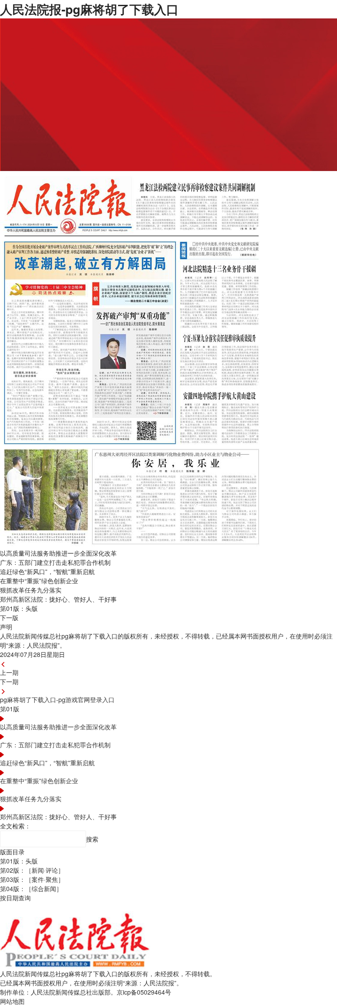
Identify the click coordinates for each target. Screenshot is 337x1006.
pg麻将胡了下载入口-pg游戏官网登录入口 (57, 699)
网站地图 (12, 1001)
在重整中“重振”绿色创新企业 (39, 780)
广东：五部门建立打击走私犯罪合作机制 (55, 744)
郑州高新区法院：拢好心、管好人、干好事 (58, 816)
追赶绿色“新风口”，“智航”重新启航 (47, 762)
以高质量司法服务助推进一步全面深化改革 (58, 726)
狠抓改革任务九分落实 (30, 798)
